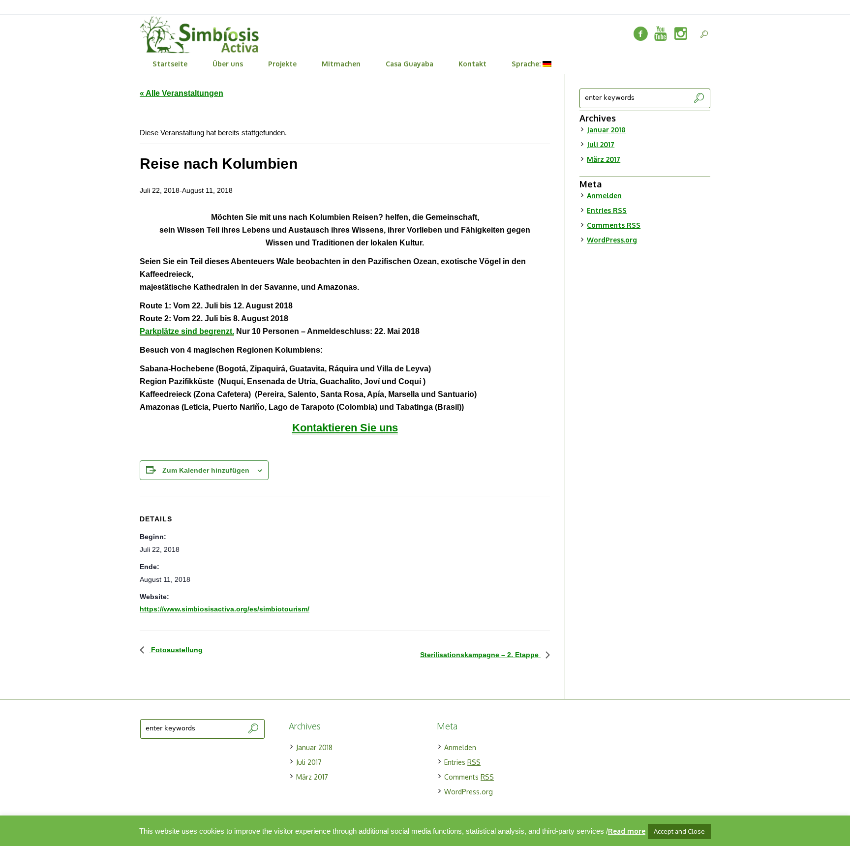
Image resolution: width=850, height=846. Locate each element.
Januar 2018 (606, 129)
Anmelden (604, 195)
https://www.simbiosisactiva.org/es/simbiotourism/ (224, 609)
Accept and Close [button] (679, 831)
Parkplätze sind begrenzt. (187, 331)
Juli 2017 (600, 144)
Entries (607, 210)
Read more (626, 831)
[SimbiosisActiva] (640, 34)
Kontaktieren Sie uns (345, 428)
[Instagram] (680, 34)
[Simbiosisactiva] (660, 34)
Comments (613, 225)
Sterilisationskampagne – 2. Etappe (480, 655)
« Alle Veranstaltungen (181, 93)
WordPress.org (612, 240)
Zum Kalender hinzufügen (205, 470)
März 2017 (603, 159)
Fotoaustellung (176, 650)
